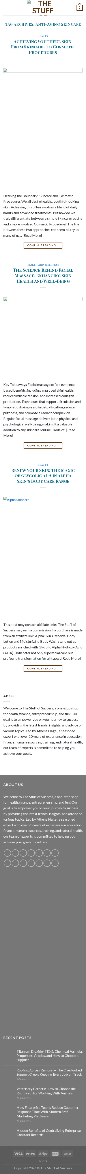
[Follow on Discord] (55, 853)
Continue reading (43, 245)
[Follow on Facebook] (7, 853)
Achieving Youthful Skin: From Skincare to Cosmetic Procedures (43, 46)
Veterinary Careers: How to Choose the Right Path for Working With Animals (46, 1090)
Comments (24, 1097)
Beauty (43, 36)
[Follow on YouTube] (47, 853)
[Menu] (6, 7)
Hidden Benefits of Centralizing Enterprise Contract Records (49, 1132)
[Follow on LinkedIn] (39, 863)
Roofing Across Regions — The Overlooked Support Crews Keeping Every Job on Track (49, 1072)
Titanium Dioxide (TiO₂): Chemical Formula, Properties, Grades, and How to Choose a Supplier (49, 1055)
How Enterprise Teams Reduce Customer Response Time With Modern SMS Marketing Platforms (48, 1111)
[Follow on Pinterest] (39, 853)
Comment (23, 1079)
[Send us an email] (31, 853)
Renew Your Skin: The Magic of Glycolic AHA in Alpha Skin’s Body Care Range (43, 475)
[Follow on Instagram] (15, 853)
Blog (43, 1161)
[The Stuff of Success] (43, 7)
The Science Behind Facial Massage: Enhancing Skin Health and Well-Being (43, 275)
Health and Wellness (43, 264)
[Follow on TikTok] (23, 853)
